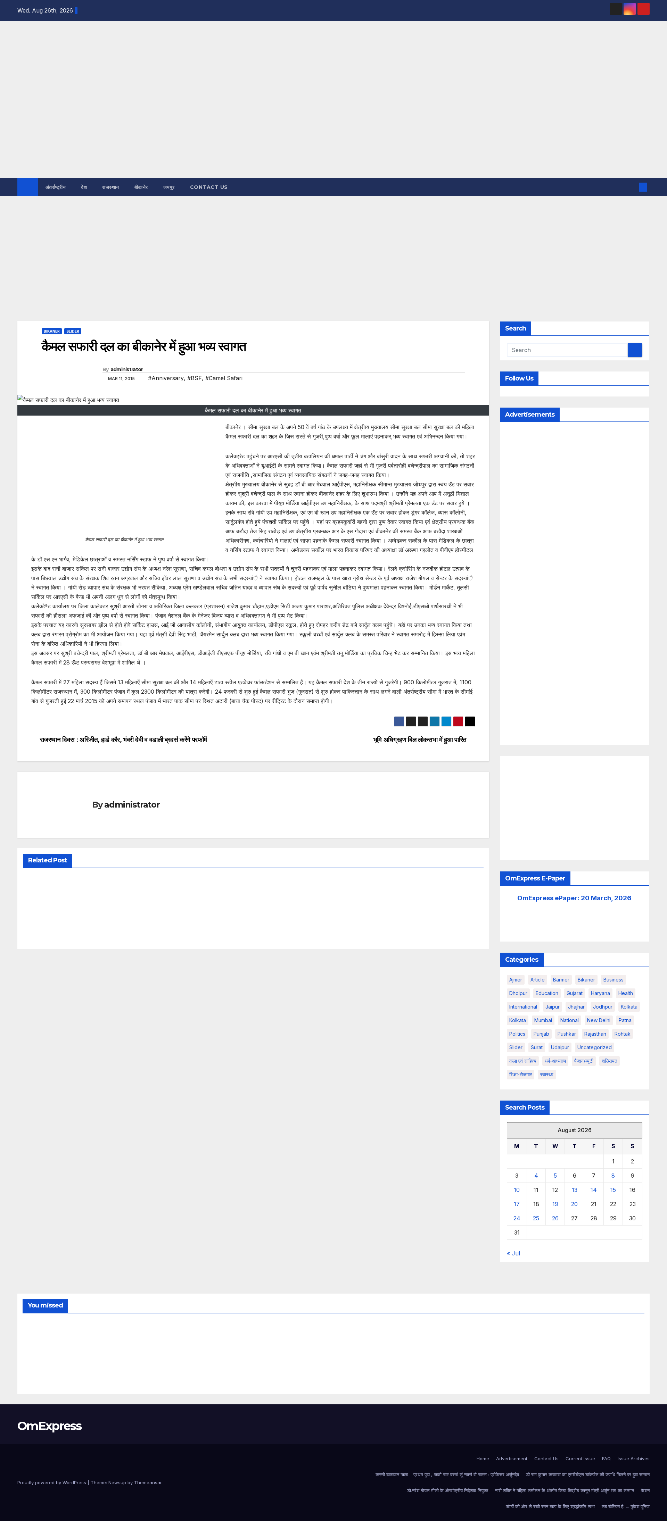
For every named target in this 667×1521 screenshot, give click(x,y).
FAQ (606, 1458)
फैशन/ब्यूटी (583, 1061)
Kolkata (517, 1020)
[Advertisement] (333, 248)
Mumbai (543, 1020)
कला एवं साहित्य (522, 1061)
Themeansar (148, 1482)
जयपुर (169, 187)
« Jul (513, 1253)
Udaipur (560, 1047)
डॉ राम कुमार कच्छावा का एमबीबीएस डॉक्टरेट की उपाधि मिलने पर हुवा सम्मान (588, 1474)
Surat (537, 1047)
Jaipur (552, 1007)
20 (574, 1204)
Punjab (541, 1034)
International (523, 1007)
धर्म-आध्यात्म (555, 1061)
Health (625, 993)
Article (537, 980)
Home (483, 1458)
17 (517, 1204)
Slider (72, 331)
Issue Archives (634, 1458)
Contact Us (209, 187)
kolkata (629, 1007)
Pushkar (567, 1034)
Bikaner (52, 331)
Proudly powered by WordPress (52, 1482)
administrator (126, 369)
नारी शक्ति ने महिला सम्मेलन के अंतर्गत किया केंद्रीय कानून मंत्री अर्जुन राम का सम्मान (564, 1490)
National (569, 1020)
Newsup (117, 1482)
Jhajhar (576, 1007)
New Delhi (598, 1020)
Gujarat (575, 993)
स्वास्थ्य (546, 1074)
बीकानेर (141, 187)
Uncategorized (594, 1047)
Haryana (600, 993)
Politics (517, 1034)
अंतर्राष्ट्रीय (56, 187)
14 (594, 1189)
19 (555, 1204)
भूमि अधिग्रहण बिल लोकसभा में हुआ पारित (420, 740)
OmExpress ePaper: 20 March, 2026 (574, 898)
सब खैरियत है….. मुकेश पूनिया (626, 1506)
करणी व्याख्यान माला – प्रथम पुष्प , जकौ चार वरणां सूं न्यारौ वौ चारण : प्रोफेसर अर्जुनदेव (447, 1474)
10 (517, 1189)
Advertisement (511, 1458)
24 (516, 1218)
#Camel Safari (223, 378)
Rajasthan (595, 1034)
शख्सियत (609, 1061)
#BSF (194, 378)
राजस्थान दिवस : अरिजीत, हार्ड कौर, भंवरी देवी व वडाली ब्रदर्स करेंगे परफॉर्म (123, 740)
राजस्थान (110, 187)
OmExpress (23, 98)
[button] (631, 187)
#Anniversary (166, 378)
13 (574, 1189)
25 (536, 1218)
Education (547, 993)
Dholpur (518, 993)
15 (613, 1189)
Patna (625, 1020)
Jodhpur (602, 1007)
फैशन (645, 1490)
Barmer (561, 980)
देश (84, 187)
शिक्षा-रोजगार (520, 1074)
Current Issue (580, 1458)
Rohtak (623, 1034)
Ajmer (515, 980)
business (613, 980)
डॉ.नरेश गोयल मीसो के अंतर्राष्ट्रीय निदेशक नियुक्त (447, 1490)
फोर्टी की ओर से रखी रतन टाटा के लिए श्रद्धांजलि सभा (550, 1506)
